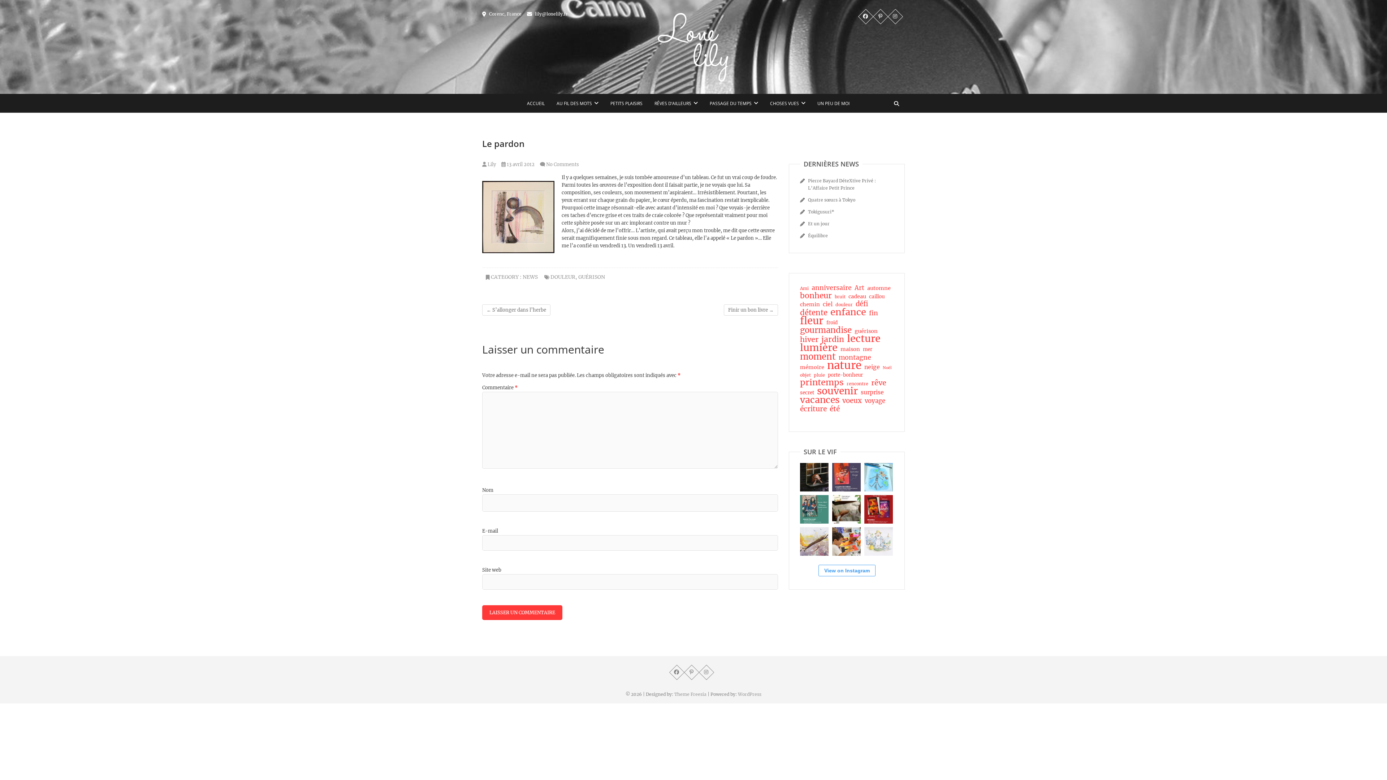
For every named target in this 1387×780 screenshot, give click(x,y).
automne (879, 288)
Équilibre (818, 235)
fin (873, 313)
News (530, 277)
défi (862, 304)
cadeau (857, 296)
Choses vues (784, 103)
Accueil (536, 103)
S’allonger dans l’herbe (516, 310)
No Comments (562, 164)
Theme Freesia (690, 694)
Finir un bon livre (751, 310)
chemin (810, 304)
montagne (855, 357)
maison (850, 349)
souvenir (837, 391)
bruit (840, 296)
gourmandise (826, 330)
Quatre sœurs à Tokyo (831, 200)
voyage (875, 401)
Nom (487, 490)
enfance (848, 312)
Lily (491, 164)
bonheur (816, 295)
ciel (828, 304)
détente (814, 312)
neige (872, 367)
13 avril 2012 (520, 164)
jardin (832, 339)
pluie (819, 375)
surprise (872, 392)
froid (832, 323)
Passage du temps (731, 103)
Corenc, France (505, 14)
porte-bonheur (845, 375)
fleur (812, 321)
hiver (809, 339)
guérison (591, 277)
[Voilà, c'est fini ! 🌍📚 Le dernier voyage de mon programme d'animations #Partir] (846, 541)
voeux (852, 400)
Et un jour (819, 223)
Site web (491, 570)
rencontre (857, 383)
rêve (878, 382)
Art (859, 288)
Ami (804, 288)
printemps (822, 382)
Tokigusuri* (821, 211)
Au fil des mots (574, 103)
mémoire (812, 367)
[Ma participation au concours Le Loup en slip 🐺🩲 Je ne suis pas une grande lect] (878, 477)
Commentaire (500, 388)
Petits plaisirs (626, 103)
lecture (864, 338)
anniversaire (832, 287)
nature (844, 365)
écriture (813, 408)
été (835, 408)
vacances (819, 400)
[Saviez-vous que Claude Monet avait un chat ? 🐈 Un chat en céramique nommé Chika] (878, 541)
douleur (562, 277)
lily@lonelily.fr (551, 14)
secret (807, 393)
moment (818, 356)
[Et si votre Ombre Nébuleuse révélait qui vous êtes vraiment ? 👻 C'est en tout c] (846, 477)
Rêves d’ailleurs (672, 103)
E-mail (490, 531)
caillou (877, 297)
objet (805, 375)
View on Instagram (847, 570)
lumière (819, 347)
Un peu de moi (833, 103)
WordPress (749, 694)
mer (867, 349)
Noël (887, 367)
